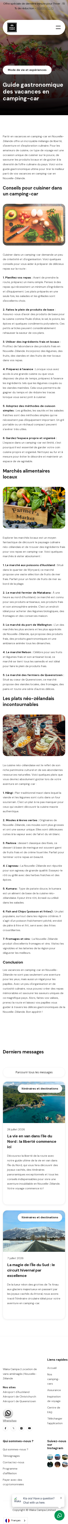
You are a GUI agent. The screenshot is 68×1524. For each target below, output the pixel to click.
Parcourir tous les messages (34, 1072)
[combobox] (15, 1520)
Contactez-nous (13, 1462)
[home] (13, 27)
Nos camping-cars (53, 1379)
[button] (58, 27)
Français (16, 1520)
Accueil (51, 1368)
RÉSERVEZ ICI (45, 8)
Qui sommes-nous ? (15, 1449)
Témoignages (11, 1456)
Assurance (54, 1390)
